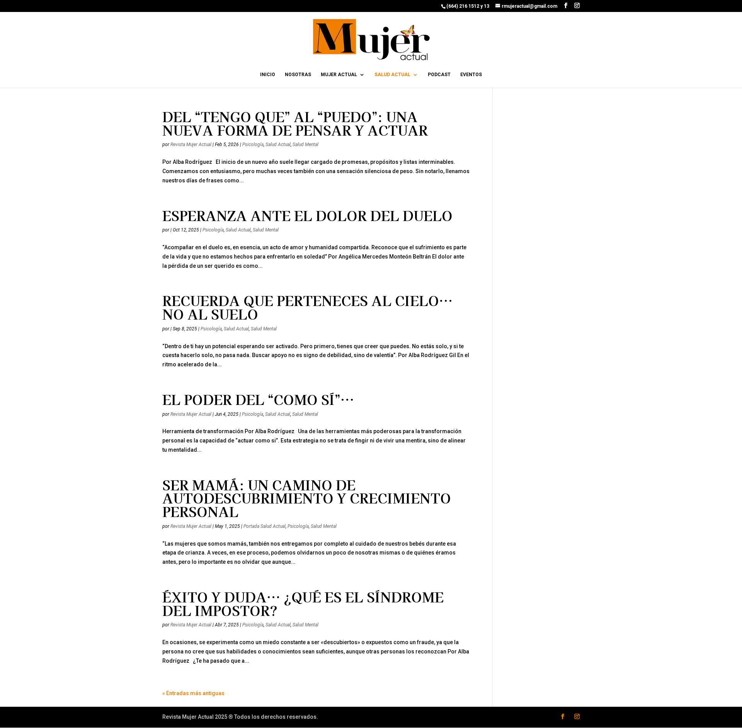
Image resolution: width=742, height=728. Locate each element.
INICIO (267, 74)
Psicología (253, 144)
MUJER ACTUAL (339, 74)
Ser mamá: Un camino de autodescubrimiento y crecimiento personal (306, 498)
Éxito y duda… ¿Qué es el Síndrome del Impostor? (303, 603)
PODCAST (439, 74)
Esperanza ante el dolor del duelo (307, 215)
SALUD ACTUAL (392, 74)
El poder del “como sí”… (258, 399)
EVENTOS (471, 74)
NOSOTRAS (298, 74)
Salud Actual (278, 144)
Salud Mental (305, 144)
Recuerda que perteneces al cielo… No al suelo (307, 307)
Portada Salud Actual (264, 526)
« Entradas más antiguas (193, 693)
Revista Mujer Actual (190, 144)
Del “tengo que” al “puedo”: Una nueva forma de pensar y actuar (295, 123)
